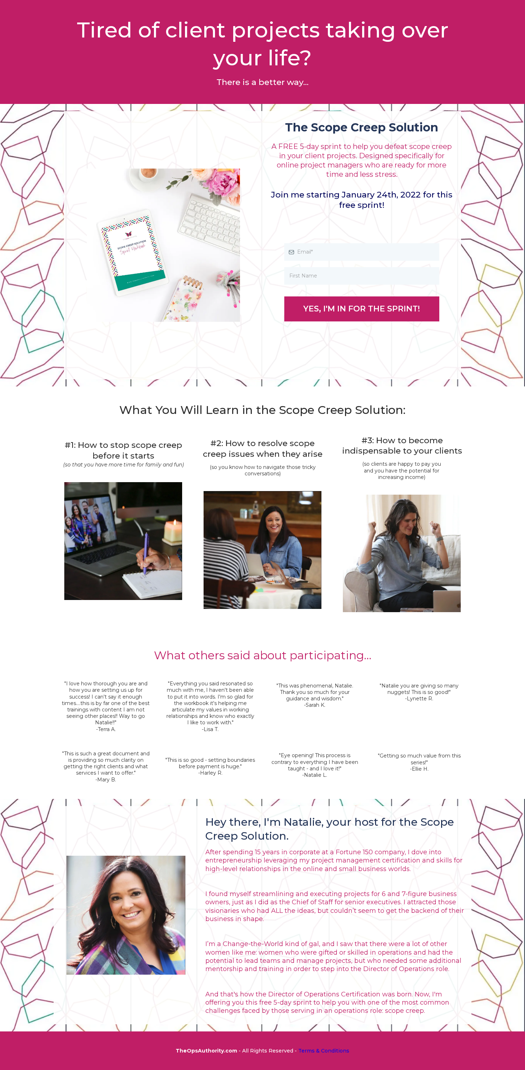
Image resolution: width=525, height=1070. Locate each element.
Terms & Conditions (323, 1051)
